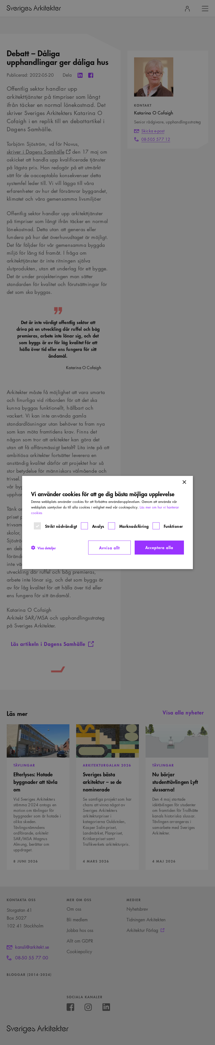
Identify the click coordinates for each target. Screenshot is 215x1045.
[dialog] (107, 522)
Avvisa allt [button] (109, 547)
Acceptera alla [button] (159, 547)
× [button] (184, 482)
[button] (43, 547)
